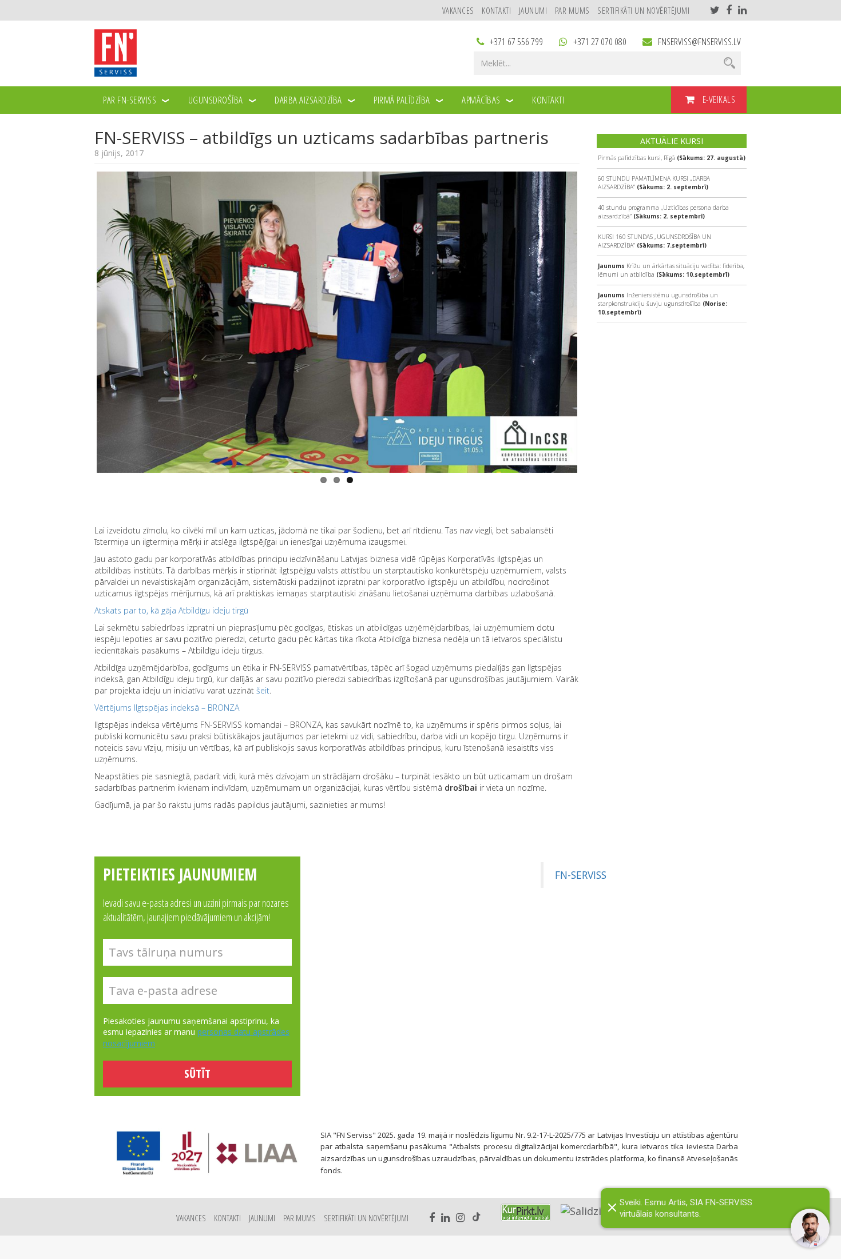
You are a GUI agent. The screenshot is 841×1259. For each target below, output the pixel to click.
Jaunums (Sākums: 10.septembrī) (671, 270)
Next (594, 319)
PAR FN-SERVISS (129, 99)
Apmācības (481, 99)
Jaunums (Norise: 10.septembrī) (662, 303)
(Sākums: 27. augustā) (671, 158)
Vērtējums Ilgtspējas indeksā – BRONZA (166, 707)
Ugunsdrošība (215, 99)
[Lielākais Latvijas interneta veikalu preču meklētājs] (526, 1212)
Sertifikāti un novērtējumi (643, 10)
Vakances (458, 10)
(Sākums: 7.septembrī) (654, 241)
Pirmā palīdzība (402, 99)
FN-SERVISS (580, 875)
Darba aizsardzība (308, 99)
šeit (262, 690)
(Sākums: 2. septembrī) (654, 182)
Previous (79, 319)
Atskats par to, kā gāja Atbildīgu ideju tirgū (171, 610)
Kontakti (496, 10)
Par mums (572, 10)
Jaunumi (533, 10)
